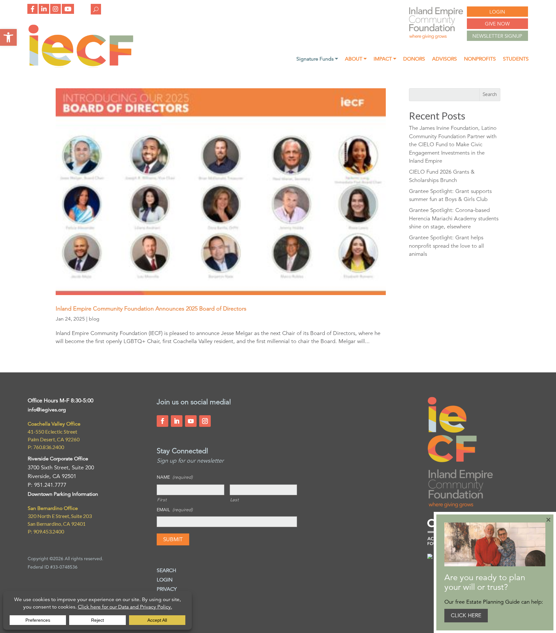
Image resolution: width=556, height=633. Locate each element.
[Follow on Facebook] (162, 421)
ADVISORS (444, 59)
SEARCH (166, 570)
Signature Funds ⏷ (317, 59)
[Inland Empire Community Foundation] (81, 65)
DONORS (414, 59)
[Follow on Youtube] (191, 421)
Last (234, 500)
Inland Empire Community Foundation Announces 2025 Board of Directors (151, 308)
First (162, 500)
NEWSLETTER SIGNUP (497, 36)
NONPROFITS (480, 59)
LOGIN (497, 12)
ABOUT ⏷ (355, 59)
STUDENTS (516, 59)
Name (175, 477)
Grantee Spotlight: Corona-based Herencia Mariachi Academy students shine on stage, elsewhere (453, 218)
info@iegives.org (47, 410)
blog (94, 319)
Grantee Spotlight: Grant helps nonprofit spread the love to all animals (446, 245)
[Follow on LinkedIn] (176, 421)
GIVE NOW (497, 24)
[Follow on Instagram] (205, 421)
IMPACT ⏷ (385, 59)
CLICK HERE (466, 615)
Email (175, 510)
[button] (8, 37)
